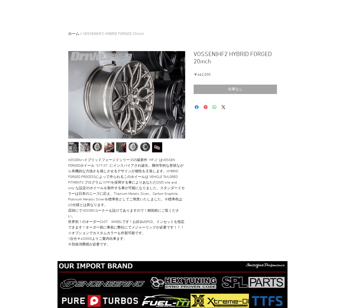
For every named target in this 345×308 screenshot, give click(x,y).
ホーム (73, 34)
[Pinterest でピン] (205, 107)
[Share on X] (223, 107)
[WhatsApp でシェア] (214, 107)
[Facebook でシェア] (196, 107)
